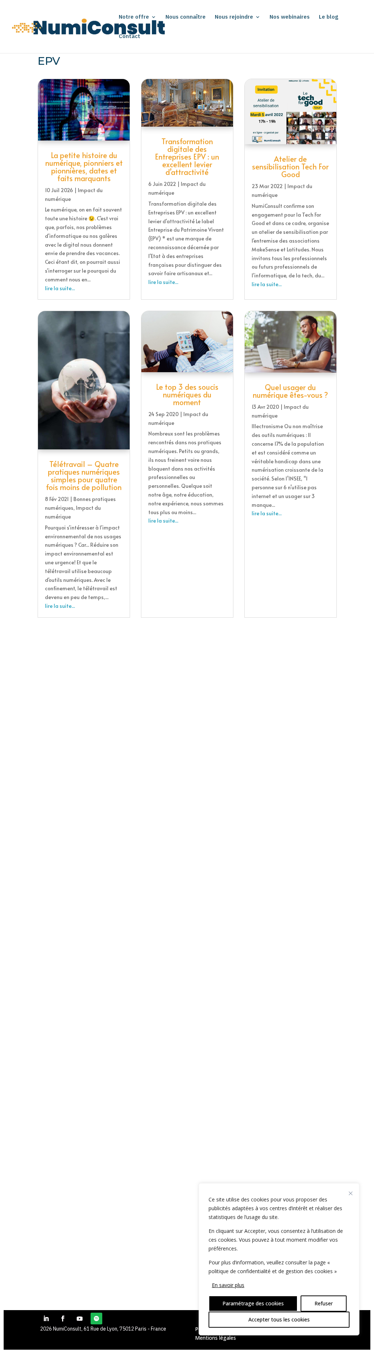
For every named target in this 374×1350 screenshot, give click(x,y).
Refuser (323, 1303)
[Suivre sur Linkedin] (46, 1318)
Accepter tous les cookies (279, 1319)
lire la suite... (60, 288)
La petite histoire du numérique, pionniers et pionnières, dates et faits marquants (84, 166)
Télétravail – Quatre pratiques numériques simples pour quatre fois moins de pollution (84, 475)
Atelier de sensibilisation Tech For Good (290, 166)
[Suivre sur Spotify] (96, 1318)
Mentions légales (215, 1337)
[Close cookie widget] (351, 1193)
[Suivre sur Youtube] (79, 1318)
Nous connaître (185, 17)
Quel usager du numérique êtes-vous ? (290, 391)
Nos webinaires (290, 17)
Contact (129, 37)
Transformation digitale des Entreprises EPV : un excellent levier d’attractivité (187, 156)
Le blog (328, 17)
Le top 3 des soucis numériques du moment (187, 394)
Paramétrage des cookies (253, 1303)
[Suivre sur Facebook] (63, 1318)
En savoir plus (228, 1285)
